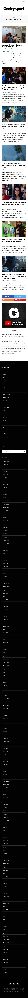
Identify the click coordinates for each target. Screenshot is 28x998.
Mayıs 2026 (5, 471)
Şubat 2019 (5, 758)
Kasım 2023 (5, 570)
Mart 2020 (5, 715)
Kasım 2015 (5, 886)
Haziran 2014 (6, 942)
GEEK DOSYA (6, 391)
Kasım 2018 (5, 768)
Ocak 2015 (5, 919)
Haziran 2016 (6, 863)
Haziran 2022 (6, 626)
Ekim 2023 (5, 573)
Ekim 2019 (5, 731)
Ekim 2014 (5, 929)
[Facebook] (10, 984)
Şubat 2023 (5, 599)
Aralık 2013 (5, 962)
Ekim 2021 (5, 652)
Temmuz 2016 (6, 860)
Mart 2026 (5, 477)
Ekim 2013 (5, 969)
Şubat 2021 (5, 679)
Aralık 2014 (5, 923)
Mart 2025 (5, 517)
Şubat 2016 (5, 876)
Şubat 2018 (5, 797)
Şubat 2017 (5, 837)
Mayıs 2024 (5, 550)
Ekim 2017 (5, 810)
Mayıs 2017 (5, 827)
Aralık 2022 (5, 606)
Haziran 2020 (6, 705)
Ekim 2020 (5, 692)
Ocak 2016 (5, 880)
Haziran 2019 (6, 745)
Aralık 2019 (5, 725)
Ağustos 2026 (6, 461)
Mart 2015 (5, 913)
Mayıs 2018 (5, 787)
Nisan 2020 (5, 712)
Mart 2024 (5, 557)
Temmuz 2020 (6, 702)
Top (14, 995)
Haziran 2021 (6, 665)
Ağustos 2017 (6, 817)
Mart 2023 (5, 596)
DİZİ (4, 377)
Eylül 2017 (5, 814)
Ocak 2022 (5, 642)
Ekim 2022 (5, 613)
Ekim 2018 (5, 771)
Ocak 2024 (5, 563)
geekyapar (5, 206)
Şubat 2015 (5, 916)
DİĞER (4, 374)
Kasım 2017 (5, 807)
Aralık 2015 (5, 883)
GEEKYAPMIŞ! (6, 397)
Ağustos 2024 (6, 540)
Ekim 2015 (5, 890)
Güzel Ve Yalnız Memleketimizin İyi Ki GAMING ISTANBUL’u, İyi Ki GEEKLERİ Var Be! (13, 88)
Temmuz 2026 (6, 464)
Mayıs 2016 (5, 867)
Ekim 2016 (5, 850)
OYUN (4, 423)
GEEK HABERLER (6, 394)
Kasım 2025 (5, 491)
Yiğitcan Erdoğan (6, 92)
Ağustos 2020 (6, 698)
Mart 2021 (5, 675)
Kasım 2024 (5, 530)
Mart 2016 (5, 873)
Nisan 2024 (5, 553)
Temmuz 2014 (6, 939)
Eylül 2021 (5, 656)
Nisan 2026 (5, 474)
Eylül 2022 (5, 616)
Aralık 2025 (5, 487)
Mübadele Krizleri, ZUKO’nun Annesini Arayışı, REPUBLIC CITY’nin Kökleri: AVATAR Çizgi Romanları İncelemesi (13, 336)
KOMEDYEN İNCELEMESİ (8, 404)
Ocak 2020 (5, 721)
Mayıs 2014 (5, 946)
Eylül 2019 (5, 735)
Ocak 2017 (5, 840)
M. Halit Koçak (6, 51)
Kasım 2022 (5, 609)
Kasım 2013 (5, 966)
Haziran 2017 (6, 824)
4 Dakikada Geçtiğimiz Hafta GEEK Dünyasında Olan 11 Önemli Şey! (14, 203)
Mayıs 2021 (5, 669)
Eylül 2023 (5, 576)
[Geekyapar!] (14, 8)
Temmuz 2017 (6, 820)
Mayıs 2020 (5, 708)
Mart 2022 (5, 636)
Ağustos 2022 (6, 619)
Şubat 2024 (5, 560)
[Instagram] (17, 984)
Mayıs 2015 (5, 906)
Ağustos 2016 (6, 857)
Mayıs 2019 (5, 748)
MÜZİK (4, 420)
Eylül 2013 (5, 972)
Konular (4, 410)
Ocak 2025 (5, 524)
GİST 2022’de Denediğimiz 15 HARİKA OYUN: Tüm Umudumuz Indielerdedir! (13, 47)
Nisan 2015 (5, 909)
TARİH (4, 433)
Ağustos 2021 (6, 659)
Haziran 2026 (6, 467)
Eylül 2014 (5, 933)
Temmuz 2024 (6, 543)
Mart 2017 (5, 834)
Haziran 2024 (6, 547)
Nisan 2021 (5, 672)
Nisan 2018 (5, 791)
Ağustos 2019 (6, 738)
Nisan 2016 (5, 870)
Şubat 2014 (5, 956)
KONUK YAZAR (6, 407)
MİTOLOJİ (5, 417)
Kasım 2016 (5, 847)
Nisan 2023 (5, 593)
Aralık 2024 (5, 527)
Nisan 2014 (5, 949)
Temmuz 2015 (6, 900)
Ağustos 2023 (6, 580)
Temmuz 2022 (6, 623)
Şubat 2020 (5, 718)
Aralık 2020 (5, 685)
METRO (4, 414)
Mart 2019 (5, 754)
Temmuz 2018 (6, 781)
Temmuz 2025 (6, 504)
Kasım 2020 (5, 688)
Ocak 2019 (5, 761)
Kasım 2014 (5, 926)
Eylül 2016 (5, 853)
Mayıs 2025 (5, 510)
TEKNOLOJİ (5, 437)
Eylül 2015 (5, 893)
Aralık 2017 (5, 804)
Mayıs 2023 (5, 590)
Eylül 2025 (5, 497)
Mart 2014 (5, 952)
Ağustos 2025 (6, 500)
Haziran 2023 (6, 586)
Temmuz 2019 (6, 741)
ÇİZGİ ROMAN (6, 371)
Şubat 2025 (5, 520)
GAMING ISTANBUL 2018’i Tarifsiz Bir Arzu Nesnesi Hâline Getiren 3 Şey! (13, 127)
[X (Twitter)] (14, 984)
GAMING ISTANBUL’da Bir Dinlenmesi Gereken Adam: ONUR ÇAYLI (14, 165)
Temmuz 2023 (6, 583)
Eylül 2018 (5, 774)
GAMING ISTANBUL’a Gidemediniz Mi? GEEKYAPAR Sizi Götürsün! (14, 240)
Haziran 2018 (6, 784)
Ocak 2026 (5, 484)
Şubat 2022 (5, 639)
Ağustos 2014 (6, 936)
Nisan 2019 (5, 751)
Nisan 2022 (5, 632)
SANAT (4, 427)
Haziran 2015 (6, 903)
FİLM (4, 387)
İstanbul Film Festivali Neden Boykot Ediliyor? (12, 348)
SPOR (4, 430)
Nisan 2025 (5, 514)
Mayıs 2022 (5, 629)
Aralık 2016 (5, 843)
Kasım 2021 (5, 649)
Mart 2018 (5, 794)
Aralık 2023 (5, 566)
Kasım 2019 (5, 728)
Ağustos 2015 (6, 896)
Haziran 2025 (6, 507)
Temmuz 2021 (6, 662)
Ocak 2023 (5, 603)
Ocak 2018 (5, 801)
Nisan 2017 (5, 830)
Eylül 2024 (5, 537)
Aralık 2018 (5, 764)
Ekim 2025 (5, 494)
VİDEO (4, 440)
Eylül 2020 (5, 695)
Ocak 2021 (5, 682)
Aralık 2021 (5, 646)
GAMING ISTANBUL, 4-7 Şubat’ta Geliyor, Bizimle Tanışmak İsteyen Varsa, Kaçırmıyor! (14, 276)
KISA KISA (5, 400)
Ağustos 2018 (6, 777)
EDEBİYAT (5, 381)
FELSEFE (5, 384)
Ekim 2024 (5, 533)
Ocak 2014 (5, 959)
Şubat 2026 (5, 481)
